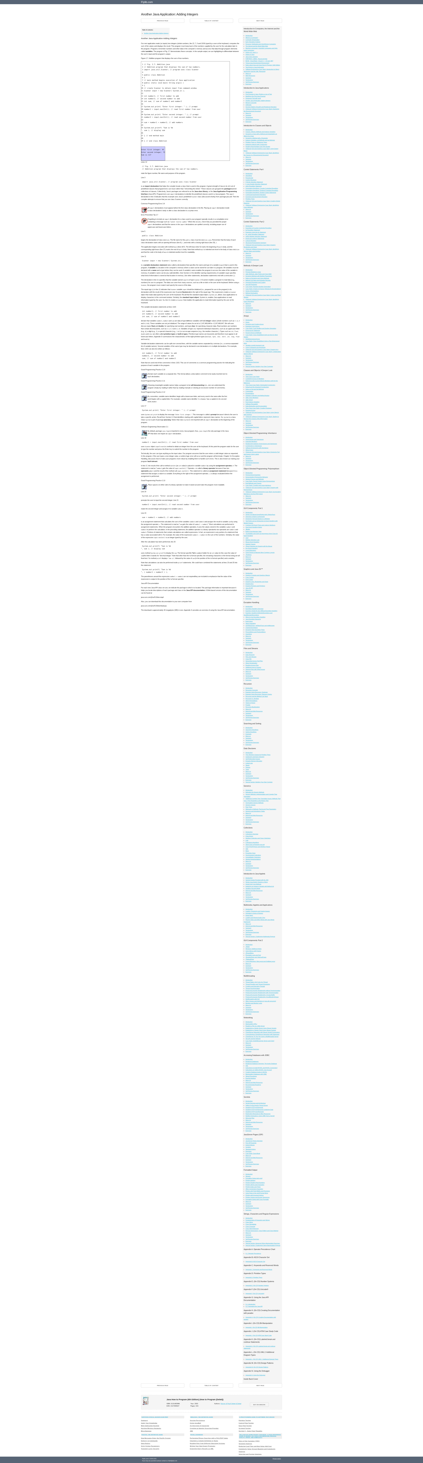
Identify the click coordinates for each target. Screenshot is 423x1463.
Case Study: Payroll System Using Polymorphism (260, 481)
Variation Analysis (245, 1444)
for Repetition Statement (253, 230)
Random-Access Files (252, 665)
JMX (191, 1431)
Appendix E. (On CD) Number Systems (257, 1285)
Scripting (248, 1147)
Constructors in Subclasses (254, 446)
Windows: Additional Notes (254, 949)
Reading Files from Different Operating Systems (207, 1443)
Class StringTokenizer (252, 1228)
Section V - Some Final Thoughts (250, 1431)
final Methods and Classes (253, 483)
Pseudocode (249, 178)
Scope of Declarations (252, 291)
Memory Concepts (251, 103)
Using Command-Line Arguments (255, 347)
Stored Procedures (251, 1076)
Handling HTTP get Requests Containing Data (259, 1109)
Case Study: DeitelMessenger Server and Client (260, 1041)
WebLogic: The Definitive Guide (201, 1417)
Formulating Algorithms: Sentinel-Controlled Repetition (262, 190)
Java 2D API (249, 588)
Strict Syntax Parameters (150, 1446)
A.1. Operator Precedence (253, 1253)
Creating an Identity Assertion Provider (204, 1428)
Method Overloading (252, 293)
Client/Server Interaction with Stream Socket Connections (263, 1032)
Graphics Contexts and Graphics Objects (258, 575)
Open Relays (145, 1443)
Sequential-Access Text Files (254, 661)
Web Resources (250, 75)
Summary (248, 78)
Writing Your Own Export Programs (202, 1446)
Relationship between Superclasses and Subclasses (261, 444)
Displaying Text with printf (253, 98)
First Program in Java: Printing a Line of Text (259, 94)
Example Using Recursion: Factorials (257, 692)
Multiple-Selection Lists (252, 540)
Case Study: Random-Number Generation (258, 286)
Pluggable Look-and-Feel (253, 955)
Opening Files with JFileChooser (255, 669)
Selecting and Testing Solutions (250, 1454)
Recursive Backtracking (253, 707)
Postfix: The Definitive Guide (152, 1434)
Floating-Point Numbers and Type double (258, 146)
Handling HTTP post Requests (255, 1112)
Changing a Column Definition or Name (204, 1441)
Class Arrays (249, 836)
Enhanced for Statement (253, 330)
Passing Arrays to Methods (253, 333)
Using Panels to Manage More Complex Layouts (260, 552)
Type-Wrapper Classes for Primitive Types (258, 755)
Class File (248, 659)
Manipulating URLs (251, 1024)
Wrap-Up (248, 73)
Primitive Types (250, 199)
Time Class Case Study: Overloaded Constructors (260, 385)
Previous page (162, 20)
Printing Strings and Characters (255, 1185)
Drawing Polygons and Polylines (255, 586)
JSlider (248, 947)
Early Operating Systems (253, 42)
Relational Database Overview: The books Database (261, 1063)
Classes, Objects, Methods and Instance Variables (260, 132)
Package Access (250, 410)
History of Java (250, 54)
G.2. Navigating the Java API (254, 1306)
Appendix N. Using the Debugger (255, 1375)
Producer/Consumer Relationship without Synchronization (263, 990)
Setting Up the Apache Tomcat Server (257, 1105)
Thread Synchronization (253, 988)
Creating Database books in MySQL (256, 1072)
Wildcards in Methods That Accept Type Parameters (261, 809)
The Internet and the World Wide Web (257, 46)
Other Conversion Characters (254, 1189)
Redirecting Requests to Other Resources (258, 1114)
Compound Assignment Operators (256, 194)
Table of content (211, 20)
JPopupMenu (250, 953)
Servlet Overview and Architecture (256, 1103)
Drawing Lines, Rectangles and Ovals (257, 581)
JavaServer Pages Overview (254, 1141)
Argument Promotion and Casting (255, 282)
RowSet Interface (251, 1078)
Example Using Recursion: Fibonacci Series (259, 694)
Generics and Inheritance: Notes (255, 811)
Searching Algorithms (252, 730)
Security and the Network (253, 1038)
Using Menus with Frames (253, 951)
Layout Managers (251, 550)
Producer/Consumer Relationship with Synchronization (262, 992)
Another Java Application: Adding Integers (258, 100)
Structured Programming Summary (256, 243)
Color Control (250, 577)
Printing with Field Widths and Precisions (258, 1191)
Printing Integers (250, 1180)
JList (247, 538)
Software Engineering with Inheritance (257, 448)
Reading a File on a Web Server (255, 1026)
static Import (249, 400)
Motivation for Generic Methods (255, 792)
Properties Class (250, 853)
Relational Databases (252, 1061)
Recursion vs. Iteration (252, 698)
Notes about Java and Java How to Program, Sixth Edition (263, 65)
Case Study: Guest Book (253, 1153)
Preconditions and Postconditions (256, 632)
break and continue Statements (255, 238)
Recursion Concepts (252, 690)
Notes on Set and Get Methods (255, 389)
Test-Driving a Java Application (255, 67)
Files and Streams (251, 657)
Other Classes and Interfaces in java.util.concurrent (261, 1001)
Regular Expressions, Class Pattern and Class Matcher (262, 1231)
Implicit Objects (250, 1145)
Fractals (248, 705)
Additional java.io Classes (253, 667)
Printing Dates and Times (253, 1187)
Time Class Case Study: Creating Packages (259, 408)
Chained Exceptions (252, 627)
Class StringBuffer (251, 1224)
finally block (249, 621)
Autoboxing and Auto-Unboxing (255, 757)
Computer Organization (253, 40)
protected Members (251, 441)
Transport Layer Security (150, 1449)
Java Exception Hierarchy (253, 619)
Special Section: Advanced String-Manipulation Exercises (263, 1243)
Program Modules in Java (253, 272)
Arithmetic (248, 105)
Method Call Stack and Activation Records (258, 280)
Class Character (250, 1226)
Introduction (249, 35)
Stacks (248, 765)
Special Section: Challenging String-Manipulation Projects (263, 1245)
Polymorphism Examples (253, 475)
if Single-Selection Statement (254, 182)
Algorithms (249, 175)
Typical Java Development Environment (257, 63)
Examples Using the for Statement (256, 232)
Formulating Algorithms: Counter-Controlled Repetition (262, 188)
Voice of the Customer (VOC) (249, 1441)
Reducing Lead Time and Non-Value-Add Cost (255, 1446)
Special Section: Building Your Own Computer (259, 366)
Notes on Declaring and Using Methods (257, 278)
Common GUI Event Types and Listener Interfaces (260, 525)
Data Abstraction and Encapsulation (256, 406)
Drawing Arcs (249, 584)
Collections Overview (252, 834)
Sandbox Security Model (253, 888)
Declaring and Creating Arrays (255, 324)
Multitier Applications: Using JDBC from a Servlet (260, 1116)
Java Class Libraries (252, 57)
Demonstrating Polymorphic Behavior (257, 477)
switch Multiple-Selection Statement (256, 236)
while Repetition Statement (254, 186)
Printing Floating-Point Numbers (255, 1182)
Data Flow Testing (245, 1426)
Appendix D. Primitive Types (254, 1277)
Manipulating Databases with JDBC (256, 1074)
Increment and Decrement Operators (256, 197)
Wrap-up (248, 736)
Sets (247, 849)
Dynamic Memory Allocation (254, 761)
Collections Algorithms (252, 842)
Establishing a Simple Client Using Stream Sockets (261, 1030)
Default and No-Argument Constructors (257, 387)
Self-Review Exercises (252, 82)
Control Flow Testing (246, 1423)
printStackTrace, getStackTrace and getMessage (260, 625)
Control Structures (251, 180)
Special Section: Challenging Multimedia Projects (260, 936)
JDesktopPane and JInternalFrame (256, 957)
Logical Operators (251, 240)
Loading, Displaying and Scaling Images (258, 911)
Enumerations (250, 393)
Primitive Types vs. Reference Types (256, 142)
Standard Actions (251, 1149)
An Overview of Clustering (199, 1426)
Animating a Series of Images (254, 913)
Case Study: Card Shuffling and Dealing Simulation (261, 328)
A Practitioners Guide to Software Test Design (256, 1417)
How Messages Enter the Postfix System (156, 1438)
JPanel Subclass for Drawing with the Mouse (259, 546)
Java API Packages (251, 284)
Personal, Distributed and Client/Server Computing (261, 44)
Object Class (249, 450)
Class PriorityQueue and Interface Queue (258, 847)
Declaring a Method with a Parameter (257, 138)
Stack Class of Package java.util (255, 844)
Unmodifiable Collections (253, 857)
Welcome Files (250, 1118)
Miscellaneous (146, 1431)
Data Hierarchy (250, 655)
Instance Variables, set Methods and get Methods (260, 140)
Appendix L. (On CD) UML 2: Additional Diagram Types (262, 1359)
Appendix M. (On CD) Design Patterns (257, 1367)
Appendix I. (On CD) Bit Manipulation (257, 1327)
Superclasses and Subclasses (255, 439)
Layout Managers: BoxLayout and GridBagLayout (260, 961)
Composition (249, 391)
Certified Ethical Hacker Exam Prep (155, 1417)
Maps (247, 851)
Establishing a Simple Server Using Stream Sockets (261, 1028)
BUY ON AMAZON (259, 1404)
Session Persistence (197, 1420)
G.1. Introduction (250, 1304)
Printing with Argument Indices (255, 1195)
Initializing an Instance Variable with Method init (260, 886)
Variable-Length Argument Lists (255, 345)
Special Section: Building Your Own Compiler (259, 782)
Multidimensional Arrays (253, 339)
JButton (248, 529)
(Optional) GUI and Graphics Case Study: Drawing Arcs (262, 349)
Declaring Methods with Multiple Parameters (259, 276)
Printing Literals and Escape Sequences (258, 1197)
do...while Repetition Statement (255, 234)
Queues (248, 767)
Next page (260, 20)
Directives (248, 1151)
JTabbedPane (250, 959)
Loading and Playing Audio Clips (255, 917)
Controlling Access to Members (255, 379)
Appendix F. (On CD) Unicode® (255, 1293)
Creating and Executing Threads (255, 986)
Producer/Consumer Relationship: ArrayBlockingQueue (262, 997)
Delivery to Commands (149, 1441)
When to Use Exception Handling (255, 617)
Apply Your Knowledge (149, 1423)
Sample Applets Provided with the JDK (257, 880)
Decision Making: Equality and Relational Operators (261, 107)
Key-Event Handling (252, 548)
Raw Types (249, 807)
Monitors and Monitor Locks (254, 1003)
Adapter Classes (250, 544)
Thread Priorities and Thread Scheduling (258, 984)
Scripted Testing (245, 1428)
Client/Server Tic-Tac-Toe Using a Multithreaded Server (262, 1036)
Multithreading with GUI (253, 999)
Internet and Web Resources (254, 711)
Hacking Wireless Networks (151, 1428)
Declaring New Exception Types (255, 630)
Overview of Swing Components (255, 516)
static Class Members (252, 397)
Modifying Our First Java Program (255, 96)
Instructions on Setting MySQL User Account (259, 1070)
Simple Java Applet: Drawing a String (257, 882)
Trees (247, 769)
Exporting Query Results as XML (202, 1449)
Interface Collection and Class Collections (258, 838)
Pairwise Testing (245, 1420)
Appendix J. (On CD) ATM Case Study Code (259, 1335)
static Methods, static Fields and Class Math (259, 274)
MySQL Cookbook (196, 1434)
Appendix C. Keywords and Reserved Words (259, 1269)
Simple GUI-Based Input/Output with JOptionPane (260, 514)
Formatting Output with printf (254, 1178)
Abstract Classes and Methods (255, 479)
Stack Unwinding (251, 623)
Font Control (249, 579)
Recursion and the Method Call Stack (257, 696)
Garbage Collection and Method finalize (257, 395)
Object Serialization (251, 663)
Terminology (249, 80)
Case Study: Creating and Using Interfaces (258, 485)
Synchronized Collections (253, 855)
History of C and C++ (252, 52)
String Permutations (251, 701)
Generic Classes (250, 805)
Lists (247, 840)
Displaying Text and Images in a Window (258, 519)
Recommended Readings (253, 1085)
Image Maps (249, 915)
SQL (247, 1066)
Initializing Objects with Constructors (256, 144)
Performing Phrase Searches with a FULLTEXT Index (209, 1438)
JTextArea (248, 555)
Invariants (248, 734)
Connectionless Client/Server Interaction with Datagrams (262, 1034)
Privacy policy (277, 1458)
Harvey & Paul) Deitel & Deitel (231, 1403)
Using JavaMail (195, 1423)
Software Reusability (252, 404)
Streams (248, 1176)
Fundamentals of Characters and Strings (258, 1220)
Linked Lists (249, 763)
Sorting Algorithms (251, 732)
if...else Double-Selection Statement (256, 184)
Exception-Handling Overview (254, 609)
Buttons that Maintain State (254, 531)
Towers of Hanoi (250, 703)
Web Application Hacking (150, 1426)
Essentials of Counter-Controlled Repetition (259, 228)
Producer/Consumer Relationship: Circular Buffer (260, 995)
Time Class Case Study (253, 376)
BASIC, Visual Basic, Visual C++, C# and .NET (259, 61)
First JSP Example (251, 1143)
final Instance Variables (252, 402)
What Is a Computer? (252, 38)
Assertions (249, 634)
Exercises (248, 84)
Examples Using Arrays (252, 326)
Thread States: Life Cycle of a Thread (257, 982)
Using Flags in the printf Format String (257, 1193)
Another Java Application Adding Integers (156, 33)
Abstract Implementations (253, 859)
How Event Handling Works (254, 527)
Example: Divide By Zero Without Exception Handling (261, 611)
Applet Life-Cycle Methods (253, 884)
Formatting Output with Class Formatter (257, 1199)
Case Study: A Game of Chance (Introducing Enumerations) (263, 289)
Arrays (247, 322)
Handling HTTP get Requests (254, 1107)
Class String (249, 1222)
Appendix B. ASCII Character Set (255, 1261)
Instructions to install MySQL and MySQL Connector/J (261, 1068)
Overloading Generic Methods (254, 803)
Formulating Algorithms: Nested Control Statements (261, 192)
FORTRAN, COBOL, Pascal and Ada (256, 59)
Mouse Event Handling (252, 542)
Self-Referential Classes (253, 759)
